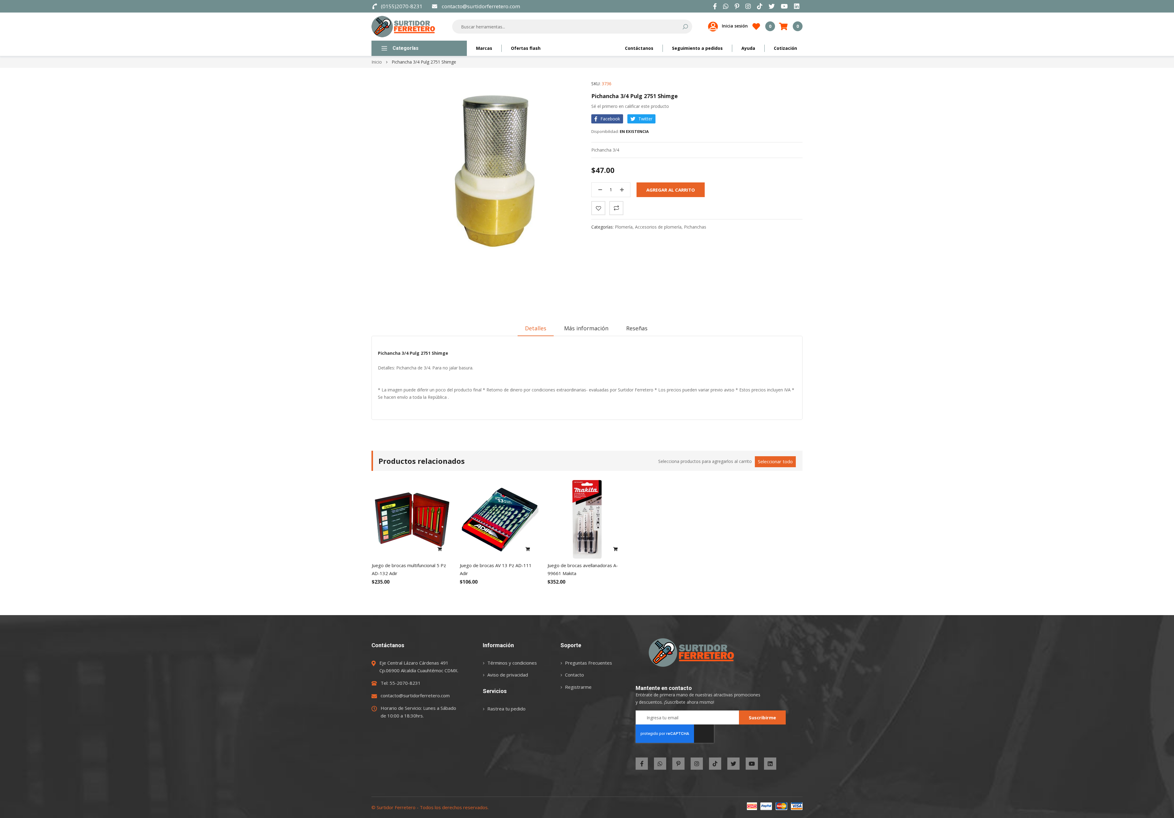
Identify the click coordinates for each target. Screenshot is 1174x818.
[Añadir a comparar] (616, 208)
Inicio (376, 62)
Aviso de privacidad (507, 675)
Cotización (785, 48)
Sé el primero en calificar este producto (630, 106)
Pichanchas (695, 227)
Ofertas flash (526, 48)
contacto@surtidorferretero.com (481, 6)
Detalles (535, 328)
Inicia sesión (735, 26)
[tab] (536, 328)
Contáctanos (639, 48)
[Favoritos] (598, 208)
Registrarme (578, 687)
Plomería (624, 227)
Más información (586, 328)
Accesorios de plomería (658, 227)
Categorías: (603, 227)
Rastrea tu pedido (506, 709)
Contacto (574, 675)
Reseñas (637, 328)
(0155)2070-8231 (402, 6)
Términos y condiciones (512, 663)
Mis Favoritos (770, 26)
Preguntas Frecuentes (588, 663)
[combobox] (568, 27)
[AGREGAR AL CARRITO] (439, 549)
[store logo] (403, 26)
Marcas (484, 48)
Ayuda (748, 48)
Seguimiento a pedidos (697, 48)
